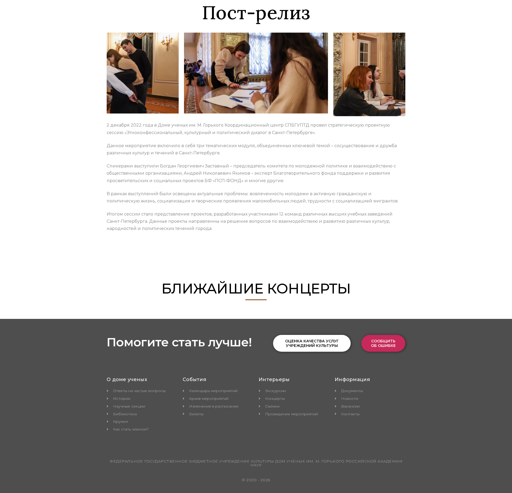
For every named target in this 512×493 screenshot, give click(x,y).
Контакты (388, 22)
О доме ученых (218, 22)
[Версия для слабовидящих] (413, 22)
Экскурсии (290, 22)
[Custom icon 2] (428, 11)
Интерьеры (354, 22)
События (256, 22)
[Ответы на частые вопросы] (428, 22)
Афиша (322, 22)
